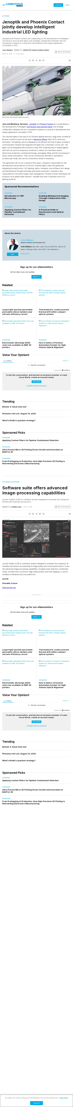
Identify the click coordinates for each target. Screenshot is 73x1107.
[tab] (7, 360)
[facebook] (30, 60)
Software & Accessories (11, 482)
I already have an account (36, 385)
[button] (3, 5)
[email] (43, 60)
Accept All (36, 1103)
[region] (36, 365)
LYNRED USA (16, 507)
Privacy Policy (64, 1098)
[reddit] (40, 60)
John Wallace (7, 50)
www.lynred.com (9, 588)
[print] (70, 60)
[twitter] (36, 60)
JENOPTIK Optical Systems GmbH (36, 50)
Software (5, 16)
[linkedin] (33, 60)
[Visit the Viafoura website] (66, 370)
